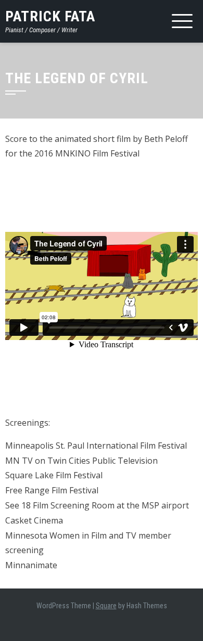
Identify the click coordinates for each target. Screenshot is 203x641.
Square (106, 605)
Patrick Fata (50, 16)
